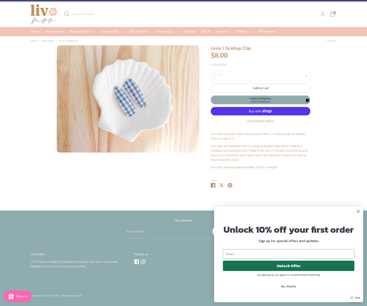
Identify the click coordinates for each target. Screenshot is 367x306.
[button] (260, 100)
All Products (266, 31)
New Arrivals (54, 31)
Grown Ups (165, 31)
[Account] (322, 14)
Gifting (242, 31)
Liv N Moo (55, 295)
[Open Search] (67, 14)
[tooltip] (307, 100)
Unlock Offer (289, 266)
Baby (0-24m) (81, 31)
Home (35, 31)
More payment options (260, 120)
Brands (221, 31)
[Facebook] (136, 261)
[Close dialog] (358, 211)
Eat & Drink (138, 31)
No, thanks (288, 286)
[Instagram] (143, 261)
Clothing (189, 31)
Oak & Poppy (47, 40)
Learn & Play (110, 31)
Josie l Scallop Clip (68, 40)
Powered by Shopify (72, 295)
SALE (205, 31)
